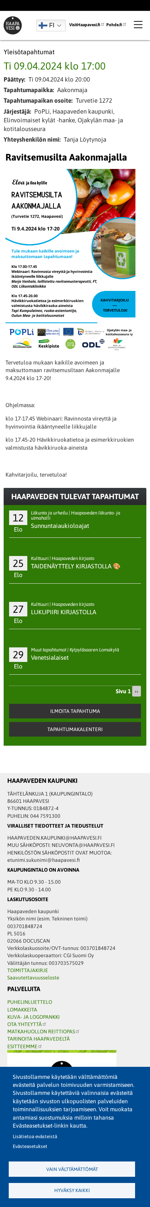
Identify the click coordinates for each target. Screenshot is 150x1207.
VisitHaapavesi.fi (84, 24)
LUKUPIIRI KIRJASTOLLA (63, 612)
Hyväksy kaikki (72, 1190)
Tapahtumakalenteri (75, 729)
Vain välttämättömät (72, 1169)
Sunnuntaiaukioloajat (60, 525)
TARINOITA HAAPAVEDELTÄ (38, 1039)
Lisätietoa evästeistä (35, 1136)
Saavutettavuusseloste (33, 978)
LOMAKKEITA (22, 1010)
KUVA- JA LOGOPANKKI (33, 1017)
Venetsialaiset (50, 657)
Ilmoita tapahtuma (75, 711)
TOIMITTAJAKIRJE (27, 970)
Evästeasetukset (30, 1146)
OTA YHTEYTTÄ (24, 1024)
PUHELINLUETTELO (29, 1002)
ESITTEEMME (22, 1046)
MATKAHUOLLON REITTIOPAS (41, 1031)
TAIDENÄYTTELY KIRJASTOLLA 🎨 (76, 566)
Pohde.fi (114, 24)
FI (51, 25)
